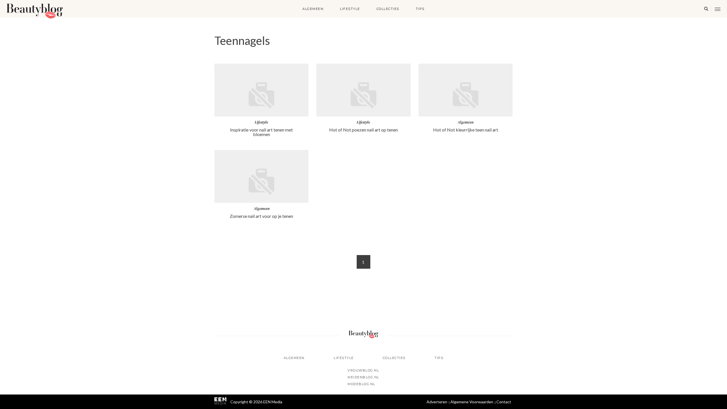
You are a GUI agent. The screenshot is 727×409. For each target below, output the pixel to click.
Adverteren (437, 401)
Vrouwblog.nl (363, 370)
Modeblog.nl (361, 384)
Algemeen (312, 9)
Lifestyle (350, 9)
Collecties (388, 9)
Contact (503, 401)
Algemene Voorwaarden (471, 401)
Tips (420, 9)
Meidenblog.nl (363, 377)
